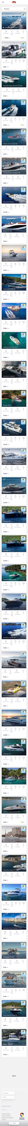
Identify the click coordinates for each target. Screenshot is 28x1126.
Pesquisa (6, 9)
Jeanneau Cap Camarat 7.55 (11, 173)
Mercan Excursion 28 (9, 696)
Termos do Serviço (6, 1115)
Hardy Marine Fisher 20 (10, 1015)
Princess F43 (6, 463)
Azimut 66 (6, 434)
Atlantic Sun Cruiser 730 (10, 144)
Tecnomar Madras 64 (9, 579)
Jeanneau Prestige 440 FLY (11, 318)
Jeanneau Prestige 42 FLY (10, 347)
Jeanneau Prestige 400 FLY (11, 260)
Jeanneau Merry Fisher (11, 27)
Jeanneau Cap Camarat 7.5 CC (12, 928)
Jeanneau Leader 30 (9, 637)
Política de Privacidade (7, 1117)
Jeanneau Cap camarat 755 (11, 812)
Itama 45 (6, 608)
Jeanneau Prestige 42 (9, 115)
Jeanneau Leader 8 (9, 376)
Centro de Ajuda (6, 1114)
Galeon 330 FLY (7, 1044)
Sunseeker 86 (7, 492)
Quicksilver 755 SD (8, 957)
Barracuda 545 (7, 231)
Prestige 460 (7, 899)
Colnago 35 (6, 521)
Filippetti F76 (7, 725)
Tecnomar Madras (8, 202)
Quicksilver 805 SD (8, 986)
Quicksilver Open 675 (9, 870)
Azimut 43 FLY (7, 405)
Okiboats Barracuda (9, 666)
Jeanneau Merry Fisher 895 (11, 56)
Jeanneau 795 (7, 783)
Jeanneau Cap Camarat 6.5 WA (12, 86)
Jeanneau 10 (7, 754)
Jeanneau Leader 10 (9, 289)
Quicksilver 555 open (9, 841)
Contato (4, 1119)
